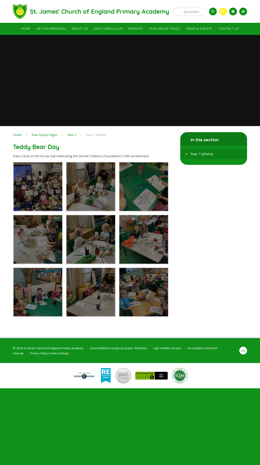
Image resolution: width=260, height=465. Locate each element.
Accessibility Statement (202, 348)
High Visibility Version (167, 348)
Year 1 (71, 135)
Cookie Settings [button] (59, 353)
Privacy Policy (39, 353)
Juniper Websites (136, 348)
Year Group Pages (44, 135)
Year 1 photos (96, 135)
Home (17, 135)
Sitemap (18, 353)
